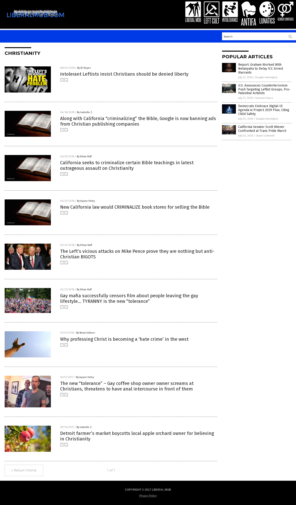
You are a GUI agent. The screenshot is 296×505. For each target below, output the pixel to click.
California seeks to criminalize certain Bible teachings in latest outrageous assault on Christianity (127, 165)
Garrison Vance (264, 97)
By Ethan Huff (84, 156)
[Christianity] (35, 20)
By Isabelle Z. (85, 112)
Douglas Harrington (266, 77)
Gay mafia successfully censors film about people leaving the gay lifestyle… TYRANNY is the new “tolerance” (129, 298)
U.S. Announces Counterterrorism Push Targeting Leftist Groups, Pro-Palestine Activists (264, 89)
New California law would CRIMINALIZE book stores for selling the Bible (135, 207)
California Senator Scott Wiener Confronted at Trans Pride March (262, 129)
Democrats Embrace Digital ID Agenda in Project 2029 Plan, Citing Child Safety (263, 110)
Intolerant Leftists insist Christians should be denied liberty (124, 74)
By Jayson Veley (86, 200)
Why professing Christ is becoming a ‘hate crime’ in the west (124, 339)
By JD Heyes (84, 67)
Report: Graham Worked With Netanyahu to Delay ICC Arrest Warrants (260, 68)
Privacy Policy (148, 495)
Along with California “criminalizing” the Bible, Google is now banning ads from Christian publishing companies (138, 121)
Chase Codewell (265, 135)
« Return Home (24, 470)
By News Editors (85, 332)
